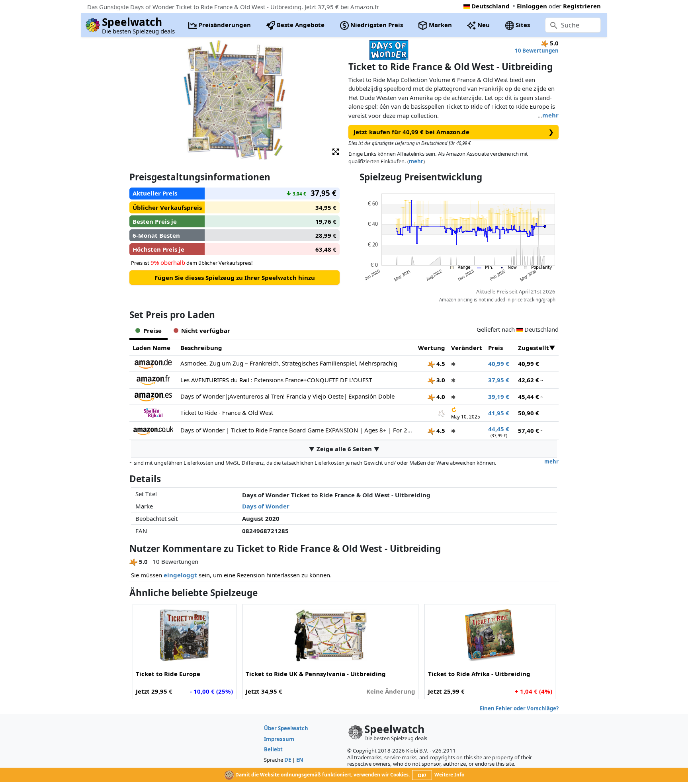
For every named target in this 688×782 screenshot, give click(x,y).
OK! (422, 775)
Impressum (279, 739)
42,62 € (528, 380)
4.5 (440, 364)
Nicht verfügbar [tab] (205, 330)
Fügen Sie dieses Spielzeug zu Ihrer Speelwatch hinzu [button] (234, 278)
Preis (495, 348)
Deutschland (490, 6)
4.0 (440, 397)
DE (287, 759)
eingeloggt (180, 575)
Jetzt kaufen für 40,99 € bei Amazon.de (454, 132)
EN (299, 759)
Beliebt (273, 749)
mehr (550, 115)
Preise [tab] (152, 330)
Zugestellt (533, 348)
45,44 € (528, 397)
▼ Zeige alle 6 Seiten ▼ (344, 449)
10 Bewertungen (537, 50)
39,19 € (498, 397)
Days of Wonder (265, 506)
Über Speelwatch (286, 728)
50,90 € (528, 413)
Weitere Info (449, 774)
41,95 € (498, 413)
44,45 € (498, 429)
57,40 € (528, 430)
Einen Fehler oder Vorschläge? (519, 708)
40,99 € (498, 364)
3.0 (440, 380)
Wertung (431, 348)
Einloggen (532, 6)
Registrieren (582, 6)
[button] (335, 151)
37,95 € (498, 380)
